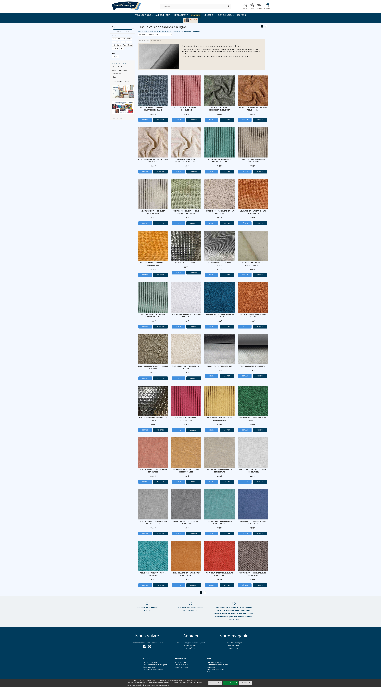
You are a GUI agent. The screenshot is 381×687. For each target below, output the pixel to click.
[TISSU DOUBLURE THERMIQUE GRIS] (253, 364)
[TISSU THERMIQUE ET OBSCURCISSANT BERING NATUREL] (253, 467)
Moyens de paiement (181, 665)
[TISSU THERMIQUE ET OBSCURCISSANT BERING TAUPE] (219, 467)
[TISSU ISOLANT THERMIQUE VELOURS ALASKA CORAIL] (219, 570)
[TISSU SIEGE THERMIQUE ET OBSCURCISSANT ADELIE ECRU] (186, 157)
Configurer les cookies (214, 672)
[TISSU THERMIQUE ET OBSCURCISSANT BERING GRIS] (186, 519)
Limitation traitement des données (217, 665)
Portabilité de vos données (215, 669)
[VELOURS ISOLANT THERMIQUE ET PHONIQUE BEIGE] (153, 209)
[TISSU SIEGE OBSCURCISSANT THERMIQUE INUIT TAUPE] (153, 364)
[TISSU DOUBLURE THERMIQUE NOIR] (219, 364)
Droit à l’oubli (211, 667)
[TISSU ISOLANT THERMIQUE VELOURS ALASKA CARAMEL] (186, 570)
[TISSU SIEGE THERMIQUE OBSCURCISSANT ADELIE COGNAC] (253, 105)
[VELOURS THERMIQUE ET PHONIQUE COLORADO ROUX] (253, 209)
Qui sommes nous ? (149, 667)
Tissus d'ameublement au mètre (159, 31)
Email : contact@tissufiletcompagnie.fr (155, 665)
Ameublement (162, 15)
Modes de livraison (181, 662)
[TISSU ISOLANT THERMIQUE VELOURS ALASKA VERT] (253, 415)
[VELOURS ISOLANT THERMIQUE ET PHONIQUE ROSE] (186, 105)
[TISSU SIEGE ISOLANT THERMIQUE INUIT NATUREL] (186, 364)
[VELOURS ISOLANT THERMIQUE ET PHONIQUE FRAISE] (186, 415)
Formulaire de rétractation (215, 662)
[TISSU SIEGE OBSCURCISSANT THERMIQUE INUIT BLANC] (186, 312)
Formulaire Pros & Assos (121, 82)
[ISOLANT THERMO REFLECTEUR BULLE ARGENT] (153, 415)
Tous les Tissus (143, 15)
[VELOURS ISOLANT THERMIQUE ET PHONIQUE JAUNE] (219, 415)
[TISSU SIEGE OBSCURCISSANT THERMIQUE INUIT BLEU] (219, 312)
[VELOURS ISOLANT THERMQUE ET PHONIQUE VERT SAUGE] (153, 312)
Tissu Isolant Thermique (192, 31)
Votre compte (117, 118)
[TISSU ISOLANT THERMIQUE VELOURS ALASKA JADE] (153, 570)
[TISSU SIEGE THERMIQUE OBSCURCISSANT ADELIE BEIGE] (153, 157)
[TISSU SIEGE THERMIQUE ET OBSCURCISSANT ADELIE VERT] (219, 105)
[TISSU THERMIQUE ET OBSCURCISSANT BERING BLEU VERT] (219, 519)
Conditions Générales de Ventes (153, 669)
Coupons (241, 15)
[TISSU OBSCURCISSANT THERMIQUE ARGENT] (219, 260)
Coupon (115, 77)
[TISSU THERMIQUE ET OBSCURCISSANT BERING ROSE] (153, 467)
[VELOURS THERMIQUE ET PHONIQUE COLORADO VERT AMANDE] (186, 209)
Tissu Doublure (176, 31)
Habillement (181, 15)
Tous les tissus (142, 31)
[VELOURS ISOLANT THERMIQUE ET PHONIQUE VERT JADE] (219, 157)
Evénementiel (224, 15)
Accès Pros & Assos (181, 667)
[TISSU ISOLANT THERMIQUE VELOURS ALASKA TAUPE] (253, 570)
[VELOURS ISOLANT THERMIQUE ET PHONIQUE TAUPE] (253, 157)
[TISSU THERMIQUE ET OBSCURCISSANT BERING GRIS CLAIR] (153, 519)
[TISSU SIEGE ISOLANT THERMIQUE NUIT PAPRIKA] (253, 312)
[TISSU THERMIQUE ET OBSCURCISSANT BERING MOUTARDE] (186, 467)
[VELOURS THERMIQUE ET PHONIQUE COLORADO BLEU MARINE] (153, 105)
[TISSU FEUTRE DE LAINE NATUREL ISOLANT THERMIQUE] (253, 260)
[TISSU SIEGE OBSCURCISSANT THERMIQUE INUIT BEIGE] (219, 209)
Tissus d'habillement (119, 67)
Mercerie (208, 15)
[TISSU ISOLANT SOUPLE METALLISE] (186, 260)
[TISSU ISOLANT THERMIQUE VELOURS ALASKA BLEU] (253, 519)
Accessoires (117, 73)
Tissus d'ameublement (120, 70)
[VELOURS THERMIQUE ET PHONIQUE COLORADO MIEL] (153, 260)
